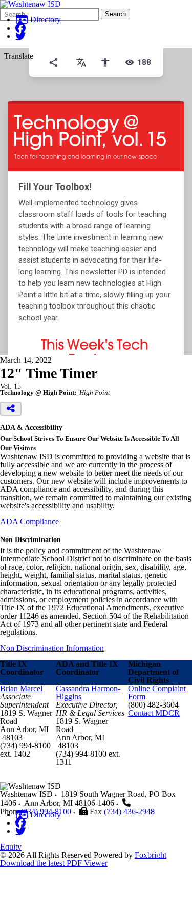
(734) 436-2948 (129, 811)
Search (115, 14)
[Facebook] (20, 27)
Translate (18, 56)
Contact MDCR (154, 713)
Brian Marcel (21, 688)
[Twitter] (20, 36)
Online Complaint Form (157, 692)
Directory (44, 19)
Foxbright (150, 855)
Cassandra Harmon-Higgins (88, 692)
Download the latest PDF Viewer (54, 863)
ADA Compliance (29, 521)
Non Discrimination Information (52, 648)
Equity (11, 846)
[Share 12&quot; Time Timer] (11, 409)
